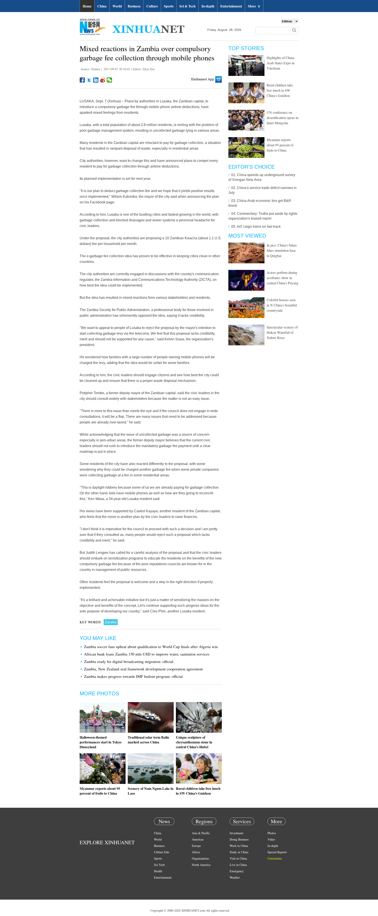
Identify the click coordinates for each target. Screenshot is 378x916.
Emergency (237, 871)
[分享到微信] (109, 80)
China (102, 6)
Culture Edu (161, 852)
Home (87, 6)
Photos (272, 833)
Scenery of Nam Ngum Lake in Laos (150, 791)
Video (271, 839)
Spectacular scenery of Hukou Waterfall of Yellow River (282, 332)
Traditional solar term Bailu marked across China (148, 740)
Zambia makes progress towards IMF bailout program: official (133, 676)
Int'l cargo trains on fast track (259, 226)
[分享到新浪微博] (102, 80)
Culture (152, 6)
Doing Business (239, 839)
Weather (235, 877)
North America (201, 865)
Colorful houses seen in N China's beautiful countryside (282, 305)
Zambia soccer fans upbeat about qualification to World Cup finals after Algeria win (151, 646)
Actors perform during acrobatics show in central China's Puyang (282, 277)
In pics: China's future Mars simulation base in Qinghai (282, 250)
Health (158, 871)
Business (134, 6)
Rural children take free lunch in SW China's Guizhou (198, 791)
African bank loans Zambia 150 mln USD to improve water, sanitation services (146, 654)
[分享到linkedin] (96, 80)
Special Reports (277, 852)
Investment (236, 833)
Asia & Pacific (201, 833)
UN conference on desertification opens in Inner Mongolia (282, 117)
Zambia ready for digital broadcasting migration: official (128, 661)
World (117, 6)
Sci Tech (159, 865)
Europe (196, 846)
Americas (197, 839)
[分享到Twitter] (89, 80)
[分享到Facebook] (82, 80)
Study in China (239, 852)
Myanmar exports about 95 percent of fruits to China (100, 791)
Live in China (238, 865)
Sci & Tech (187, 6)
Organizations (200, 858)
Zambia (111, 622)
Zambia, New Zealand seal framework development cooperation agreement (143, 668)
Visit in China (238, 858)
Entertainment (231, 6)
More (254, 6)
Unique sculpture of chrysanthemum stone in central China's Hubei (194, 742)
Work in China (239, 846)
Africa (196, 852)
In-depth (207, 6)
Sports (168, 6)
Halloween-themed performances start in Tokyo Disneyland (100, 742)
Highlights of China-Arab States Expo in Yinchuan (281, 62)
